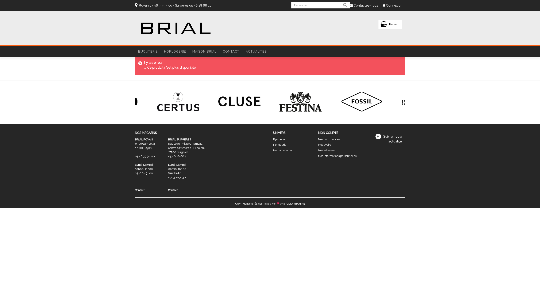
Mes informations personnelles (337, 155)
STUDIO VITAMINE (294, 203)
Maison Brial (204, 51)
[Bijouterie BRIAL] (175, 28)
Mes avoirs (324, 144)
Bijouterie (279, 139)
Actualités (256, 51)
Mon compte (328, 132)
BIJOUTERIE (148, 51)
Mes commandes (329, 139)
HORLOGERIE (175, 51)
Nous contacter (282, 150)
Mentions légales (252, 203)
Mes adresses (326, 150)
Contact (231, 51)
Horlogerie (279, 144)
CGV (238, 203)
